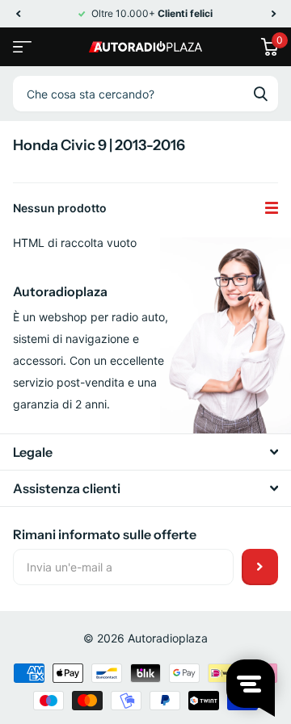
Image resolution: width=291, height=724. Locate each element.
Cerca (260, 93)
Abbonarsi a (260, 567)
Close (145, 452)
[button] (18, 13)
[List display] (271, 208)
